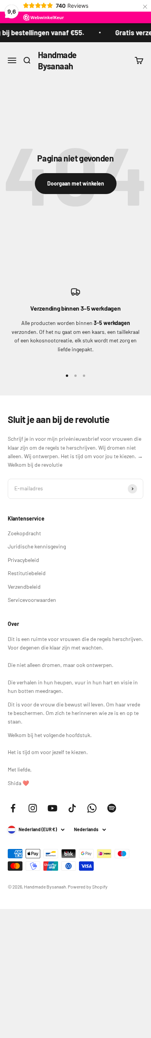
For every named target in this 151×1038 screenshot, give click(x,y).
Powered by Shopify (88, 886)
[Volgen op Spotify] (111, 808)
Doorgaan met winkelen (75, 183)
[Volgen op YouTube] (52, 808)
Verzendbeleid (24, 586)
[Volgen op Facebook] (13, 808)
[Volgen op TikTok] (72, 808)
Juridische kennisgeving (37, 546)
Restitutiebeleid (27, 573)
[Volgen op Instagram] (32, 808)
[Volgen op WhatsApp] (92, 808)
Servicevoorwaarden (32, 599)
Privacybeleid (23, 560)
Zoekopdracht (24, 533)
